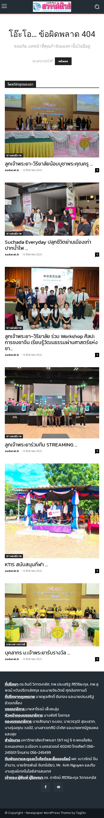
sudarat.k (12, 170)
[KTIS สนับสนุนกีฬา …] (52, 510)
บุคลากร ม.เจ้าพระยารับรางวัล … (37, 652)
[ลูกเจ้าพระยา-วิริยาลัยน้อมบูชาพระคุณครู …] (52, 125)
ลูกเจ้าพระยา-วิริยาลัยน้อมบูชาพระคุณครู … (49, 163)
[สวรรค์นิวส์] (52, 6)
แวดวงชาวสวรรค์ (15, 644)
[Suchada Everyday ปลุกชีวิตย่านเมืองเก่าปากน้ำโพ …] (52, 209)
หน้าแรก (63, 61)
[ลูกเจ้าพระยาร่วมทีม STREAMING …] (52, 402)
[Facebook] (45, 787)
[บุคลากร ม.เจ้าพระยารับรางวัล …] (52, 614)
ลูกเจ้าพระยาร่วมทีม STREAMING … (41, 444)
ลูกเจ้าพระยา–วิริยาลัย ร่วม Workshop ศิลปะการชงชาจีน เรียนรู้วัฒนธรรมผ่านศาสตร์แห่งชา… (51, 342)
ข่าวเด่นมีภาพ (14, 155)
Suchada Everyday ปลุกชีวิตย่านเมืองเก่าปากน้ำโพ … (48, 245)
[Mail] (58, 787)
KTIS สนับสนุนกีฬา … (26, 564)
